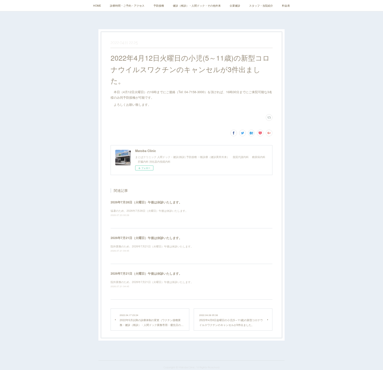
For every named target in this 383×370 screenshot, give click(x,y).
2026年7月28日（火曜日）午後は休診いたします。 (146, 202)
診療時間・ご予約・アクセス (127, 5)
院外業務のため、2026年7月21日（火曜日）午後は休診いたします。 (152, 246)
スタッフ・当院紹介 (261, 5)
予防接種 (158, 5)
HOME (97, 5)
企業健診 (235, 5)
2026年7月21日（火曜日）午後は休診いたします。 (146, 237)
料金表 (286, 5)
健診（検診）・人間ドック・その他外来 (197, 5)
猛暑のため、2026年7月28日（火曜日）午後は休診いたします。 (149, 210)
